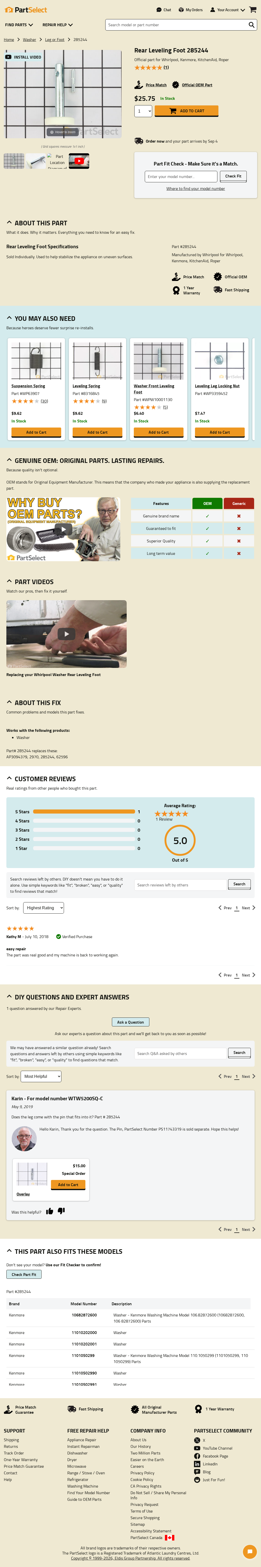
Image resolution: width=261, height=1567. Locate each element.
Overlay (23, 1194)
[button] (20, 25)
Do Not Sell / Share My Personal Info (158, 1495)
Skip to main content (130, 59)
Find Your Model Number (88, 1492)
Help (8, 1479)
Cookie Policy (141, 1479)
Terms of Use (141, 1511)
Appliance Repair (81, 1439)
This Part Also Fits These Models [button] (68, 1251)
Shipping (11, 1439)
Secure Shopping (145, 1517)
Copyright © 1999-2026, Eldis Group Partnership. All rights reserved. (130, 1558)
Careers (137, 1466)
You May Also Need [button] (45, 318)
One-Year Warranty (21, 1459)
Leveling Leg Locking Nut (217, 386)
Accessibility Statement (151, 1531)
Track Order (14, 1453)
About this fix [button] (38, 702)
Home (9, 39)
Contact (10, 1473)
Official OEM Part (197, 85)
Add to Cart (192, 111)
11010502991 (84, 1384)
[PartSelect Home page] (25, 9)
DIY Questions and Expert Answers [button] (72, 997)
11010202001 (84, 1344)
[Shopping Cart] (252, 9)
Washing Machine (82, 1486)
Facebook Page (215, 1456)
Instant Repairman (83, 1446)
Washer (29, 39)
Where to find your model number (195, 188)
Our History (140, 1446)
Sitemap (137, 1524)
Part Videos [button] (34, 581)
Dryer (72, 1459)
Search (239, 884)
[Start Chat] (250, 1552)
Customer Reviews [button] (45, 779)
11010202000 (84, 1332)
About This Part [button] (41, 223)
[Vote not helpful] (61, 1210)
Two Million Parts (145, 1453)
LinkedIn (210, 1464)
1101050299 (83, 1355)
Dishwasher (77, 1453)
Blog (207, 1472)
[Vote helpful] (49, 1210)
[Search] (251, 25)
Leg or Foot (54, 39)
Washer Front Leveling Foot (154, 389)
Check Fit (233, 176)
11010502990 (84, 1373)
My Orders (194, 9)
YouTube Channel (217, 1448)
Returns (11, 1446)
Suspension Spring (28, 386)
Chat (167, 9)
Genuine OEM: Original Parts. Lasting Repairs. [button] (89, 460)
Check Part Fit (24, 1274)
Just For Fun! (214, 1479)
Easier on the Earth (147, 1459)
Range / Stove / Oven (86, 1473)
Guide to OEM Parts (84, 1499)
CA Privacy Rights (145, 1486)
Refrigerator (77, 1479)
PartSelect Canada (146, 1537)
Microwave (76, 1466)
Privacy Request (144, 1504)
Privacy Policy (142, 1473)
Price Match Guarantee (24, 1466)
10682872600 (84, 1315)
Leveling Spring (86, 386)
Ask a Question (130, 1022)
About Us (138, 1439)
